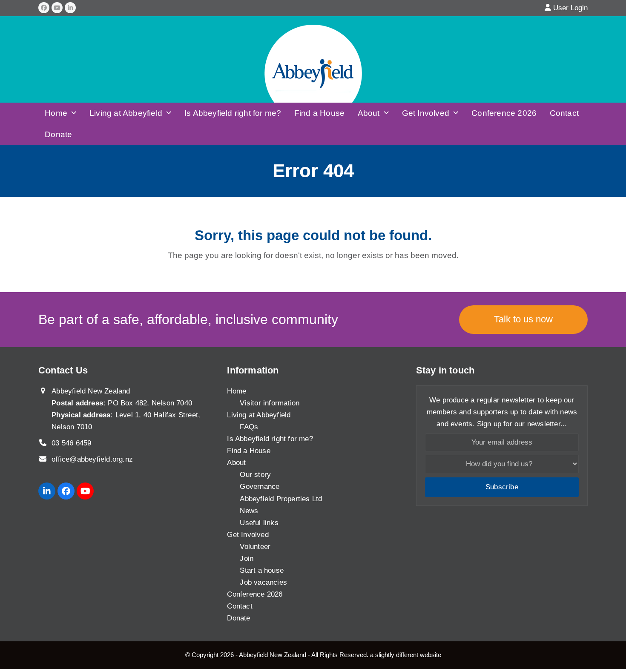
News (249, 511)
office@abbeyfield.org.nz (92, 459)
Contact (239, 606)
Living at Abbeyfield (258, 415)
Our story (255, 475)
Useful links (259, 523)
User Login (570, 8)
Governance (259, 486)
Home (236, 391)
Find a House (248, 451)
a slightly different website (405, 654)
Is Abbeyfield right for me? (270, 439)
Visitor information (269, 403)
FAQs (249, 427)
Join (246, 558)
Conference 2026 (254, 594)
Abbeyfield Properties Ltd (281, 499)
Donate (238, 618)
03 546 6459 (71, 443)
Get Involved (247, 535)
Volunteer (255, 547)
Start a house (262, 570)
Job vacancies (263, 582)
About (236, 463)
